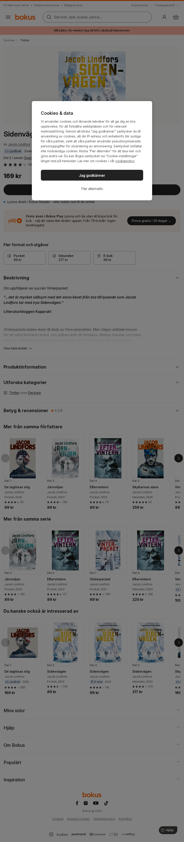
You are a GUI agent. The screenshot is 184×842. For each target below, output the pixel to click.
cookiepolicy (125, 161)
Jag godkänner (92, 175)
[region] (92, 150)
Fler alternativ (92, 188)
